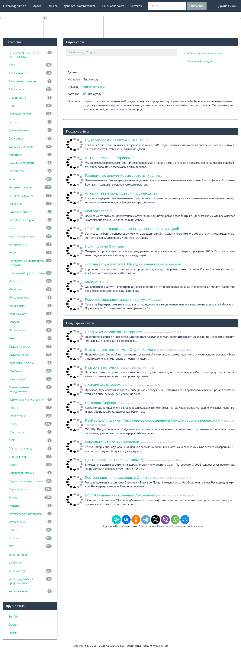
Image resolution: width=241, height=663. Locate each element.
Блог (29, 105)
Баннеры (52, 6)
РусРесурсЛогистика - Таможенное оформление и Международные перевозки (159, 422)
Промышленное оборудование (29, 389)
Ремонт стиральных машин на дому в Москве (123, 299)
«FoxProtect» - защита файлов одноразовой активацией (132, 228)
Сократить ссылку (29, 448)
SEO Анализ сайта (112, 6)
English (13, 616)
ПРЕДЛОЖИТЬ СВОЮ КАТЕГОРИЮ (29, 54)
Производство (29, 379)
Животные (29, 154)
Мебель (29, 281)
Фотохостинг (29, 522)
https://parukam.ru (94, 86)
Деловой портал (29, 130)
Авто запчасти (29, 73)
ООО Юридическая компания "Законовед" (139, 495)
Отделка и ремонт (29, 346)
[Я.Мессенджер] (116, 519)
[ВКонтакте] (126, 519)
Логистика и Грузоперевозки (29, 273)
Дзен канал (29, 138)
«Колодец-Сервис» (119, 402)
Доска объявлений (29, 146)
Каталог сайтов (29, 212)
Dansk (13, 632)
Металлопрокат (29, 297)
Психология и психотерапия (29, 399)
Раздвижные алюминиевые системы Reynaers (123, 175)
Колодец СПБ (96, 282)
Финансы (29, 505)
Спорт (29, 464)
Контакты (136, 6)
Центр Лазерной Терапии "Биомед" (133, 460)
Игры (29, 179)
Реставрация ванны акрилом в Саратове (138, 477)
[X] (155, 519)
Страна (36, 6)
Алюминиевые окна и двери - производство (121, 193)
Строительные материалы (29, 481)
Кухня (29, 252)
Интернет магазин (29, 187)
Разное (29, 424)
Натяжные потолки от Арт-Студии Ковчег (138, 349)
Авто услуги (29, 89)
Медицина (29, 289)
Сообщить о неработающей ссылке (205, 53)
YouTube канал (29, 591)
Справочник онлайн (29, 472)
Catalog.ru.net (14, 6)
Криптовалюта (29, 244)
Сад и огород (29, 432)
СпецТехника (29, 456)
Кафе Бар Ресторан (29, 220)
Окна (29, 338)
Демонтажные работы (122, 385)
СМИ (29, 440)
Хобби (29, 530)
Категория (75, 52)
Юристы (29, 538)
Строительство (29, 489)
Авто (29, 65)
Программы (29, 371)
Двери (29, 122)
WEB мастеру (29, 571)
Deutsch (14, 624)
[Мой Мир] (184, 519)
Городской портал (29, 113)
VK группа (15, 562)
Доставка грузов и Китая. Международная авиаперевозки (133, 264)
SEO (29, 546)
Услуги (29, 497)
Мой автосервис (98, 211)
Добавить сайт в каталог (79, 6)
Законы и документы (29, 162)
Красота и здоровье (29, 236)
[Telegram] (145, 519)
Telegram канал (18, 554)
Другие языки (227, 6)
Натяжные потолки (119, 367)
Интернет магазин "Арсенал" (109, 157)
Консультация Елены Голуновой (131, 442)
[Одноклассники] (135, 519)
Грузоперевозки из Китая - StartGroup (116, 140)
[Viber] (165, 519)
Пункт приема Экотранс (105, 246)
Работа (29, 407)
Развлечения (29, 416)
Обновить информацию (199, 61)
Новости (29, 322)
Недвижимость (29, 313)
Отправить (197, 6)
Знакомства (29, 171)
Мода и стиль (29, 305)
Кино (29, 228)
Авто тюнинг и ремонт (29, 81)
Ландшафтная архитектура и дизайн (29, 262)
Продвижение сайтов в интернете (133, 332)
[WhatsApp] (175, 519)
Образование (29, 330)
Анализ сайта (29, 97)
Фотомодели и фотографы (29, 513)
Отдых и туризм (29, 354)
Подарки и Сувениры (29, 362)
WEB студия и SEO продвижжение (29, 581)
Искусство (29, 203)
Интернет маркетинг (29, 195)
